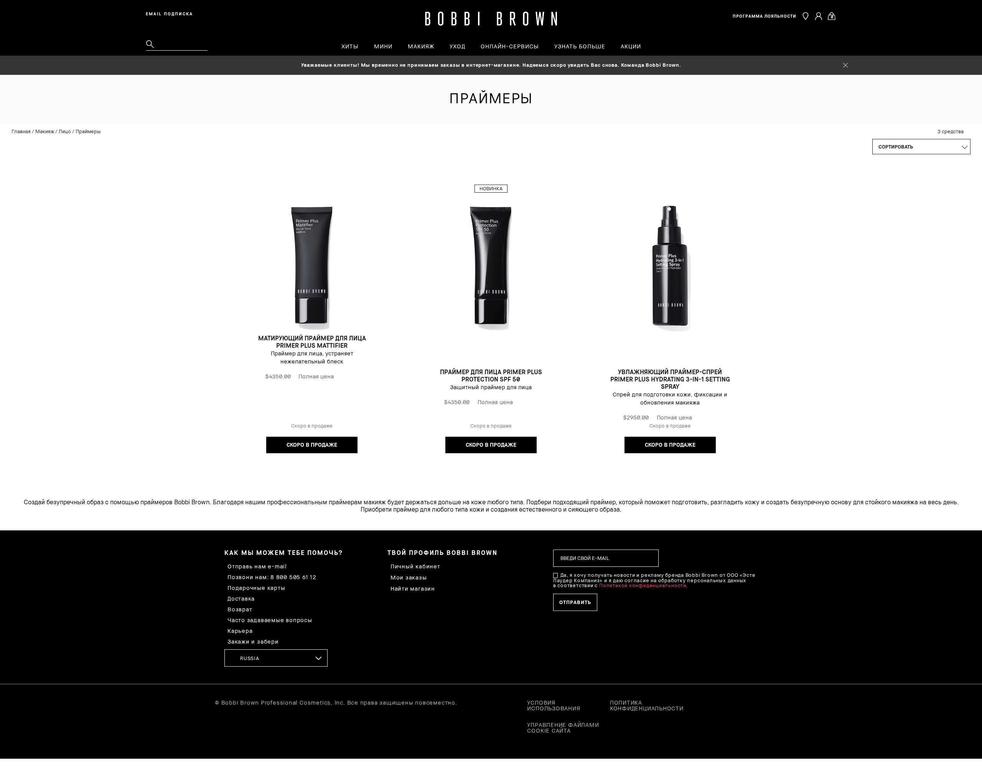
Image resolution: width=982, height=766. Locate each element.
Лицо (65, 131)
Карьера (239, 631)
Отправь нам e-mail (257, 566)
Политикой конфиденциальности (642, 585)
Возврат (239, 609)
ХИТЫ (350, 46)
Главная (21, 131)
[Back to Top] (958, 582)
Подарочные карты (256, 588)
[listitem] (312, 323)
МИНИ (383, 46)
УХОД (457, 46)
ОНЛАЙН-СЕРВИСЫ (510, 46)
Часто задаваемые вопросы (269, 620)
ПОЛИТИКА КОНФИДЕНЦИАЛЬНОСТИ (647, 705)
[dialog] (171, 13)
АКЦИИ (631, 46)
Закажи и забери (253, 641)
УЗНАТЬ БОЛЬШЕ (579, 46)
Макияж (44, 131)
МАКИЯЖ (421, 46)
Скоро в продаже (312, 444)
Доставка (241, 598)
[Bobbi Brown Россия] (491, 19)
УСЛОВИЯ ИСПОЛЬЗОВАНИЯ (553, 705)
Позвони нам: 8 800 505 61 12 (271, 577)
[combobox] (276, 658)
